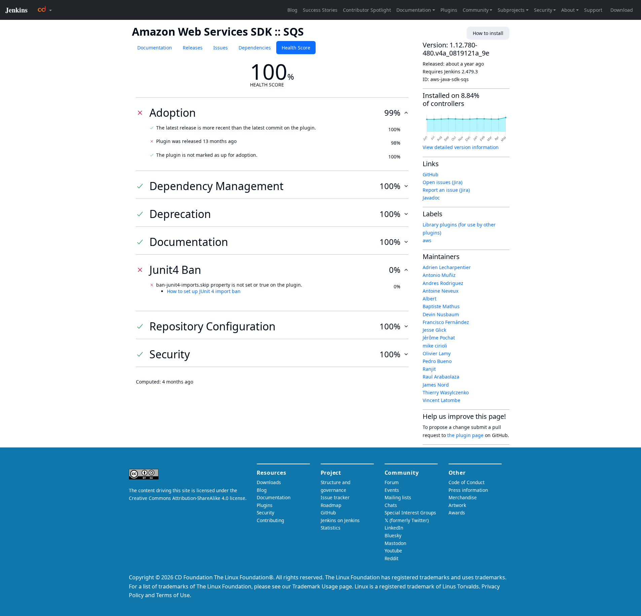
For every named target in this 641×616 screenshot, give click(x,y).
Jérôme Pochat (439, 337)
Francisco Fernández (446, 322)
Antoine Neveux (440, 291)
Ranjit (429, 369)
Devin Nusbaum (441, 314)
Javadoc (431, 197)
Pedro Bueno (437, 361)
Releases (193, 47)
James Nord (436, 385)
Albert (429, 298)
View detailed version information (461, 147)
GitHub (430, 174)
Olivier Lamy (437, 353)
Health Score (296, 47)
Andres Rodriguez (443, 283)
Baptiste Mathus (441, 306)
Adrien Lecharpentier (447, 267)
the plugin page (465, 435)
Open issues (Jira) (442, 182)
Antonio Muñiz (439, 275)
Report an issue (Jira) (446, 190)
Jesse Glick (434, 330)
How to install (488, 33)
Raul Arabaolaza (441, 376)
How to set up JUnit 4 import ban (204, 291)
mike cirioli (435, 345)
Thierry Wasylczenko (446, 392)
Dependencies (255, 47)
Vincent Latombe (441, 400)
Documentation (154, 47)
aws (427, 240)
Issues (220, 47)
